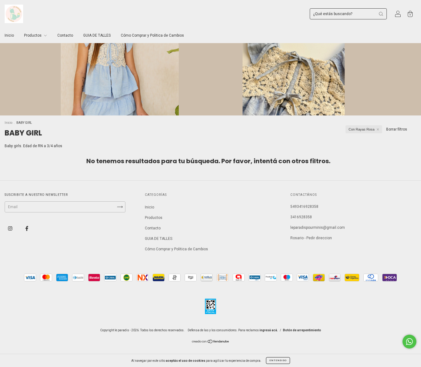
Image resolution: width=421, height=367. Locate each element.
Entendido (278, 360)
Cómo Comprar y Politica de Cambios (152, 35)
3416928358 (301, 217)
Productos (33, 35)
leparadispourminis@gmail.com (317, 227)
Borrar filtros (396, 129)
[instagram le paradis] (11, 228)
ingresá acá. (269, 330)
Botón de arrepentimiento (302, 330)
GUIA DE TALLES (97, 35)
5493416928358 (304, 206)
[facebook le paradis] (26, 228)
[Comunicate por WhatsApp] (409, 342)
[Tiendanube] (210, 342)
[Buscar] (381, 14)
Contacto (65, 35)
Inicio (9, 35)
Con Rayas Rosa (361, 129)
